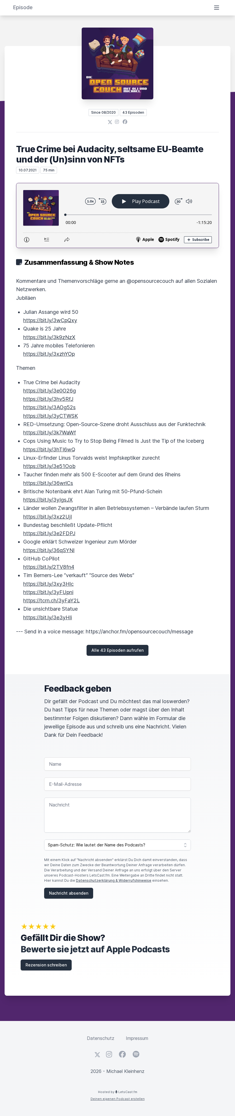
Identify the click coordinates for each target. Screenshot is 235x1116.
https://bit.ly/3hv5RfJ (48, 399)
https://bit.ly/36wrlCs (48, 483)
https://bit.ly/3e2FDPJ (49, 533)
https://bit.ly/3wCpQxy (50, 320)
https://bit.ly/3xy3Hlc (48, 584)
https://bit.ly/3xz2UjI (47, 517)
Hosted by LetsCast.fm (117, 1092)
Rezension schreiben (46, 964)
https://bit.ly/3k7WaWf (49, 433)
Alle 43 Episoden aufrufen (117, 650)
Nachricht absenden (68, 893)
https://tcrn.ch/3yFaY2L (51, 600)
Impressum (137, 1038)
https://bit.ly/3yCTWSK (50, 416)
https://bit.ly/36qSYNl (49, 550)
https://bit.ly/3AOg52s (49, 407)
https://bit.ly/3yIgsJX (48, 500)
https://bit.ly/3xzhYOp (49, 354)
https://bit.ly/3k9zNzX (49, 337)
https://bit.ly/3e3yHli (47, 617)
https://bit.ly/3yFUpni (48, 592)
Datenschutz (100, 1038)
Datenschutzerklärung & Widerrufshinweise (113, 880)
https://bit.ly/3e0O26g (49, 391)
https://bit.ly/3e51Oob (49, 466)
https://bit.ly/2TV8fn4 (48, 567)
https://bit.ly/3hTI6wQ (49, 449)
